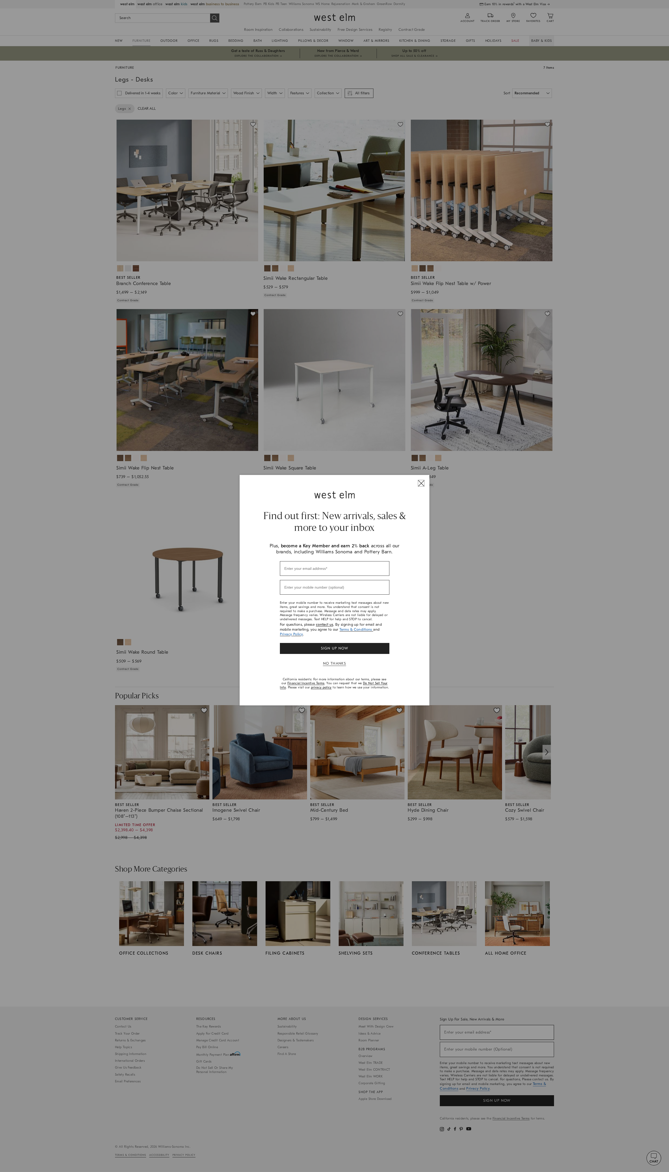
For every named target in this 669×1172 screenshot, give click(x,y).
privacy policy (321, 687)
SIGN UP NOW (334, 648)
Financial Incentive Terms (306, 683)
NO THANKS (334, 663)
